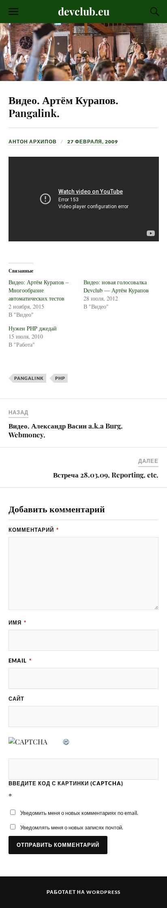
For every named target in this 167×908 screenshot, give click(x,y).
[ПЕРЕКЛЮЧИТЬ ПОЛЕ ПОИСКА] (153, 12)
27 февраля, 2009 (92, 142)
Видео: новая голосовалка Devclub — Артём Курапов (116, 286)
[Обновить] (66, 741)
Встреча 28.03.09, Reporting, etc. (105, 474)
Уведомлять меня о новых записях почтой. (71, 827)
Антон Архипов (33, 142)
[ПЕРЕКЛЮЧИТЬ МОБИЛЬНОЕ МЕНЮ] (13, 12)
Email (20, 660)
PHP (60, 378)
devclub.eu (83, 11)
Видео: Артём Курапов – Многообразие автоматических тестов (39, 290)
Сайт (16, 698)
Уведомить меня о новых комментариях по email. (79, 813)
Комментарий (34, 529)
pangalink (29, 378)
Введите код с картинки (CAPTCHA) (66, 783)
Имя (17, 622)
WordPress (103, 892)
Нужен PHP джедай (33, 328)
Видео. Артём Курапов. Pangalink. (63, 106)
